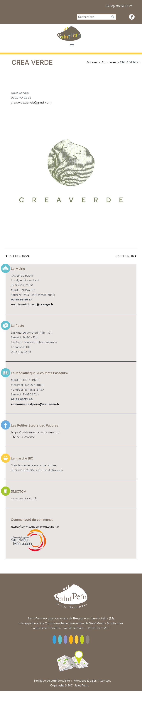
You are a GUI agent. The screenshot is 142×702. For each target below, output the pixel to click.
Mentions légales (85, 680)
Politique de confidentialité (52, 680)
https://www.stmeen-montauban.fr (35, 526)
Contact (105, 680)
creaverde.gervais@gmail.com (31, 102)
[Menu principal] (72, 46)
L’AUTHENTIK (125, 256)
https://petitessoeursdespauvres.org (35, 432)
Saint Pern (81, 685)
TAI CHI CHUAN (18, 256)
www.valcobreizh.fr (24, 498)
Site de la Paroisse (23, 437)
